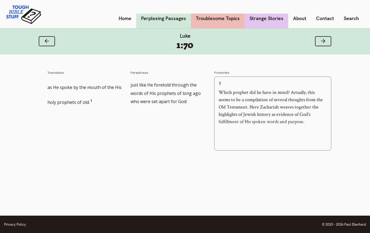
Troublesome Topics (218, 18)
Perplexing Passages (163, 18)
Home (125, 18)
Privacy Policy (15, 224)
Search (351, 18)
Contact (325, 18)
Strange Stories (266, 18)
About (299, 18)
